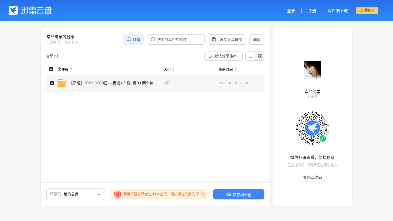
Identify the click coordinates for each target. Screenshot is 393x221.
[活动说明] (202, 194)
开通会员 (367, 10)
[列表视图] (250, 56)
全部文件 (53, 56)
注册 (312, 10)
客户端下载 (338, 10)
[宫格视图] (259, 56)
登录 (291, 10)
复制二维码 (312, 177)
